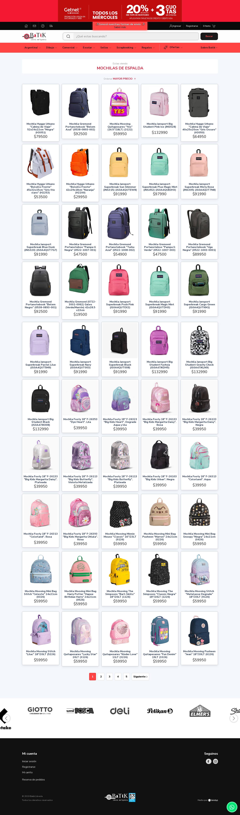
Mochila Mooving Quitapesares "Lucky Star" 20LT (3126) (80, 654)
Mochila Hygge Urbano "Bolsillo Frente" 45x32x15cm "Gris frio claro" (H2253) (41, 188)
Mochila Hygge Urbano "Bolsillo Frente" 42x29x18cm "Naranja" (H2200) (80, 188)
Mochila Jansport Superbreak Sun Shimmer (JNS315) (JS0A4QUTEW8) (120, 187)
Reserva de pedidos (33, 779)
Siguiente (139, 676)
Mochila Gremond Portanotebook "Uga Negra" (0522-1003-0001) (199, 247)
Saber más (120, 27)
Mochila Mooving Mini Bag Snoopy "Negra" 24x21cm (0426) (199, 537)
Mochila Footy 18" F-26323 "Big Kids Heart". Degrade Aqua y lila (120, 422)
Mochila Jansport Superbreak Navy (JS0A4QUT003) (80, 365)
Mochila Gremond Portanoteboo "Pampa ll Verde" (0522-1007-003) (160, 247)
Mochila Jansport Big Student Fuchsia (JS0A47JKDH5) (160, 365)
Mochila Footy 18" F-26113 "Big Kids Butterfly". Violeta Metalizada (80, 479)
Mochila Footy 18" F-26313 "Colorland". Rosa (41, 536)
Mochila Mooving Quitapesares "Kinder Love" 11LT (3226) (120, 654)
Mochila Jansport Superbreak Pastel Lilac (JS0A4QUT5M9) (40, 365)
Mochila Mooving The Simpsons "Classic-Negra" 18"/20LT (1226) (159, 594)
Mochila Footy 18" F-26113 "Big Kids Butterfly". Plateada (120, 479)
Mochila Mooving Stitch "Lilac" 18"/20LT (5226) (41, 653)
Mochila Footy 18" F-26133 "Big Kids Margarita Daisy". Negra (199, 422)
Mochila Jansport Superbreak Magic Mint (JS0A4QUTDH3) (159, 304)
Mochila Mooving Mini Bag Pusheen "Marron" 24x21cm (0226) (159, 537)
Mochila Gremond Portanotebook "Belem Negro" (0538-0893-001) (41, 304)
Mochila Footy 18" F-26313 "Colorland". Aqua (199, 478)
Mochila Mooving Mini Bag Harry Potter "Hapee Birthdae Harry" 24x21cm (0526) (80, 595)
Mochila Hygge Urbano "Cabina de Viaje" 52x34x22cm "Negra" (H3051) (41, 128)
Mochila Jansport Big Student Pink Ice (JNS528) (159, 126)
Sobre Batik (208, 47)
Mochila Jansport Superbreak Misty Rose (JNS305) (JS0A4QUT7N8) (199, 187)
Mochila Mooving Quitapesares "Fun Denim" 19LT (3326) (159, 654)
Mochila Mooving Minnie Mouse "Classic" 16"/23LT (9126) (120, 537)
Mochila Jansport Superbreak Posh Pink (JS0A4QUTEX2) (120, 304)
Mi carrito (27, 772)
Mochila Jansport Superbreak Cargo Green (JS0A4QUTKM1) (199, 304)
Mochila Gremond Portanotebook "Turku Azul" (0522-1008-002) (120, 247)
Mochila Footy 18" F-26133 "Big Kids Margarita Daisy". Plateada (41, 479)
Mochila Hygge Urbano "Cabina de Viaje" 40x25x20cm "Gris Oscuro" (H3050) (199, 128)
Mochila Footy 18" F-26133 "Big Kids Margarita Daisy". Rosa (160, 422)
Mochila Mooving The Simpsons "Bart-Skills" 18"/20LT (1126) (120, 594)
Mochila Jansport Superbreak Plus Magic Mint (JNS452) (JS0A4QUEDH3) (159, 187)
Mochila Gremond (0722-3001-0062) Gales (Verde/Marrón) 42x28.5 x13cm (80, 306)
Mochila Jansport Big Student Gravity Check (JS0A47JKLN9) (199, 365)
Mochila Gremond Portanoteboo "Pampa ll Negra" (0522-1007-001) (80, 247)
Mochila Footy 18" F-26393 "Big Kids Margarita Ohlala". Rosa (80, 537)
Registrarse (28, 767)
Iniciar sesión (29, 761)
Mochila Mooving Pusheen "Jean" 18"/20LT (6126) (199, 653)
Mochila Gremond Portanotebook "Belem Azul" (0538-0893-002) (80, 127)
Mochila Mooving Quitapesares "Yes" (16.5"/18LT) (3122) (120, 127)
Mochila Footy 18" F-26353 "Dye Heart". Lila (80, 421)
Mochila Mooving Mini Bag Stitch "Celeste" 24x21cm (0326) (40, 594)
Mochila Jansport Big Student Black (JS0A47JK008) (41, 422)
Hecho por (203, 800)
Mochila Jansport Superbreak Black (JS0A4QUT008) (120, 365)
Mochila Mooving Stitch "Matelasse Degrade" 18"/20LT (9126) (199, 594)
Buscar (209, 36)
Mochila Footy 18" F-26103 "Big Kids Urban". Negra (160, 478)
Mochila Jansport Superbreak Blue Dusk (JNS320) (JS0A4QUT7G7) (40, 247)
